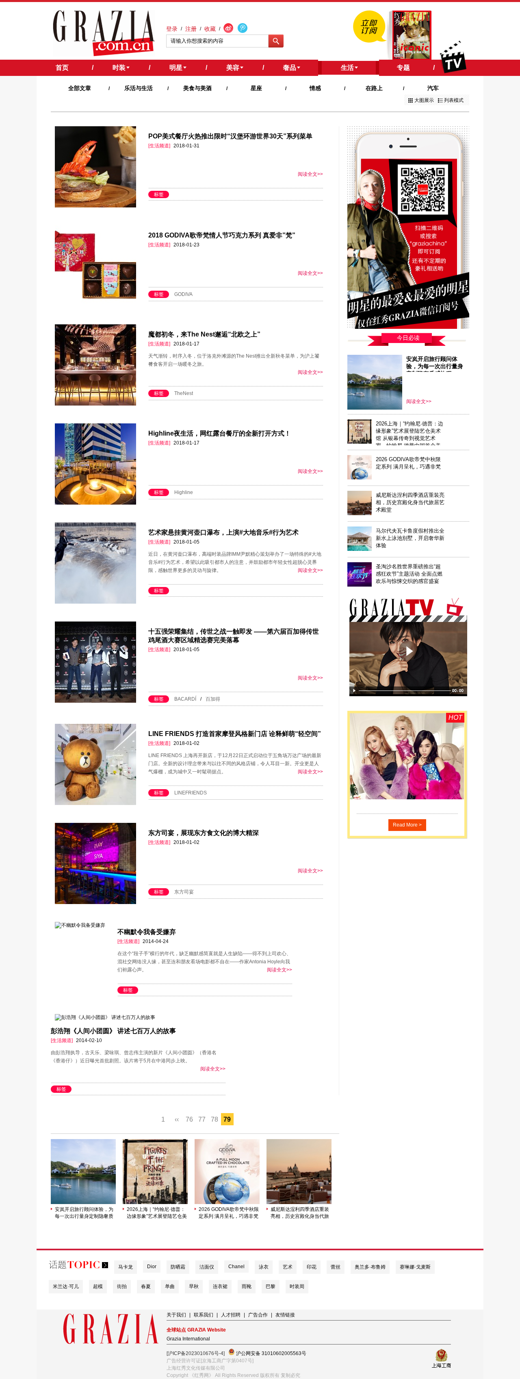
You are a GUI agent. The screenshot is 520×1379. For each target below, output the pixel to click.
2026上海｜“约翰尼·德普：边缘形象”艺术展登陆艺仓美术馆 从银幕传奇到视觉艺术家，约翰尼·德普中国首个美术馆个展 (157, 1213)
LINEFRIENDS (190, 793)
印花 (311, 1267)
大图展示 (424, 100)
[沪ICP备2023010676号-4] (196, 1353)
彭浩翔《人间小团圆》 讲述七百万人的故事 (113, 1030)
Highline (183, 492)
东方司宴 (184, 892)
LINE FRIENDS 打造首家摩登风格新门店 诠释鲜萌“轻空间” (234, 733)
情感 (315, 88)
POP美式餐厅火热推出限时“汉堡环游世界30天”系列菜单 (230, 136)
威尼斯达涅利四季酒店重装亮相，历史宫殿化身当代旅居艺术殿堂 (300, 1213)
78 (214, 1119)
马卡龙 (125, 1267)
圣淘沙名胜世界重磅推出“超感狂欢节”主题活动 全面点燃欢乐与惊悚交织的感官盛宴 (409, 573)
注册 (191, 29)
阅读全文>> (310, 174)
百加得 (213, 699)
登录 (172, 29)
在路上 (374, 88)
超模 (98, 1286)
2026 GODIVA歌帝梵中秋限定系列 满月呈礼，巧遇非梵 (229, 1212)
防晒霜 (178, 1267)
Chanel (236, 1266)
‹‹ (177, 1119)
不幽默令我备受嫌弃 (146, 931)
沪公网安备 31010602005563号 (270, 1353)
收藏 (210, 29)
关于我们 (176, 1315)
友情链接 (285, 1315)
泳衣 (264, 1267)
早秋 (194, 1286)
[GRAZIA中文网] (104, 33)
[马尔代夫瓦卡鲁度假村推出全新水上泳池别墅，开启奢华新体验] (359, 549)
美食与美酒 (197, 88)
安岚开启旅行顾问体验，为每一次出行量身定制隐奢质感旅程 (84, 1213)
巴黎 (270, 1286)
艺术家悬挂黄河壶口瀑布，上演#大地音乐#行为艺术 (223, 532)
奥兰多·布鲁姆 (370, 1267)
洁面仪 (206, 1267)
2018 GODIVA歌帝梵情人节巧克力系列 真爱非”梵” (221, 235)
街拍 (122, 1286)
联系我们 (203, 1315)
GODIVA (183, 294)
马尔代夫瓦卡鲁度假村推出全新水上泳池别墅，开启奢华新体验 (410, 538)
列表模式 (454, 100)
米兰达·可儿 (66, 1286)
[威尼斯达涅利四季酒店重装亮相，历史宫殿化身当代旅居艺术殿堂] (299, 1202)
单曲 (170, 1286)
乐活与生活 (138, 88)
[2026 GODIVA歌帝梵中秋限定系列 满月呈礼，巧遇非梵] (227, 1202)
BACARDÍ (185, 699)
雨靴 (246, 1286)
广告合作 (258, 1315)
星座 (256, 88)
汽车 (433, 88)
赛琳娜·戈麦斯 (415, 1267)
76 (189, 1119)
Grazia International (188, 1339)
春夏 (146, 1286)
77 (202, 1119)
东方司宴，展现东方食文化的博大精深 (203, 832)
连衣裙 (220, 1286)
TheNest (183, 393)
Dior (151, 1266)
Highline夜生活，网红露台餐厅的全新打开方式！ (219, 433)
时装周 (297, 1286)
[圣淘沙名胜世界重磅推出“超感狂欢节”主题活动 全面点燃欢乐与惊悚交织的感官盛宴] (359, 585)
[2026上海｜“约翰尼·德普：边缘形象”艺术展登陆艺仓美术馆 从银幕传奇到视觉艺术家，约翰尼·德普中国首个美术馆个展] (155, 1202)
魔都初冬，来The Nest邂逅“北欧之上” (204, 334)
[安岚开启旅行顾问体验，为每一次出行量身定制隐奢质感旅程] (83, 1202)
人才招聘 (230, 1315)
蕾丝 (335, 1267)
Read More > (407, 825)
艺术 (287, 1267)
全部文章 (79, 88)
